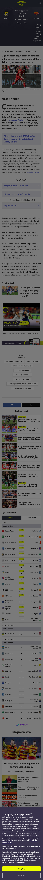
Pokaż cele (21, 876)
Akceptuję (21, 869)
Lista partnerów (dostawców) (13, 863)
